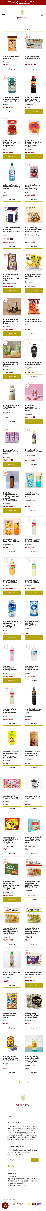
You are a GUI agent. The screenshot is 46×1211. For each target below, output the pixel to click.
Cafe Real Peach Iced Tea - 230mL (11, 540)
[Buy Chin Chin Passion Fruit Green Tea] (12, 959)
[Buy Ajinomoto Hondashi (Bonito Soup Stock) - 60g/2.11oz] (12, 127)
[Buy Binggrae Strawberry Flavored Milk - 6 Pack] (34, 392)
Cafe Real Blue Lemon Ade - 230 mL (32, 495)
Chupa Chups (8, 1063)
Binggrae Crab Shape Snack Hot (33, 320)
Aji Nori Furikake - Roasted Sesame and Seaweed (11, 99)
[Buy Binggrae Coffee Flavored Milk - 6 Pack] (12, 306)
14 (26, 1082)
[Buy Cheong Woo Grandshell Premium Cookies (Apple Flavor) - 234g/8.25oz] (12, 869)
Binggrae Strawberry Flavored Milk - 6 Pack (32, 408)
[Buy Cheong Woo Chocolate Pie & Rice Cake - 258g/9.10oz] (12, 824)
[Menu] (3, 15)
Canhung (28, 716)
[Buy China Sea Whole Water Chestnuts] (34, 959)
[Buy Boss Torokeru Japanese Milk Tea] (34, 437)
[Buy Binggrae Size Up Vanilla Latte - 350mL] (12, 392)
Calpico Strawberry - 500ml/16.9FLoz (10, 668)
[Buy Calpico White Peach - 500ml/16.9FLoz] (12, 696)
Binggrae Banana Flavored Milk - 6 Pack (33, 277)
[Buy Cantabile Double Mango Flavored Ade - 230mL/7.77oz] (12, 739)
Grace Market (30, 500)
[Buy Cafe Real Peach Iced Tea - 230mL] (12, 526)
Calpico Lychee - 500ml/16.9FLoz (32, 540)
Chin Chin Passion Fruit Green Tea (11, 973)
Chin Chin (7, 978)
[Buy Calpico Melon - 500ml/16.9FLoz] (34, 567)
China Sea (29, 978)
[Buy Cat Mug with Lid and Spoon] (34, 783)
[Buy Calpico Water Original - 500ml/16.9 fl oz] (34, 653)
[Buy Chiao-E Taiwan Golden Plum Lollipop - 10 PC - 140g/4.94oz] (34, 869)
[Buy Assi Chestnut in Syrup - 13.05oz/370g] (34, 172)
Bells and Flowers (9, 284)
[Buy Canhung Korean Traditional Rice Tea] (34, 696)
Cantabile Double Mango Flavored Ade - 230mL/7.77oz (11, 754)
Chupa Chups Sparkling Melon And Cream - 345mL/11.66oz (32, 1059)
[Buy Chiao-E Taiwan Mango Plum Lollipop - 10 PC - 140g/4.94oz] (12, 915)
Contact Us (12, 1181)
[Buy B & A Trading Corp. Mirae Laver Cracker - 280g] (34, 215)
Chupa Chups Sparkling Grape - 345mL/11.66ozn (11, 1058)
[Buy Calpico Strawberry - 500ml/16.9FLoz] (12, 653)
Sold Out (12, 69)
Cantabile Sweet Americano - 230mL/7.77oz (33, 754)
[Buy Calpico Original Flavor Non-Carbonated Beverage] (12, 608)
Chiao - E (28, 890)
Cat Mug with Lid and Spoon (33, 797)
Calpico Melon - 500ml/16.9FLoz (32, 581)
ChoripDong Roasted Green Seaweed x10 (32, 1016)
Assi (26, 192)
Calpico (28, 545)
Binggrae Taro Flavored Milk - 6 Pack (10, 452)
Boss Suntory (30, 455)
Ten (4, 192)
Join (34, 1160)
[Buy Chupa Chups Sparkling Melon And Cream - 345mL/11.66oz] (34, 1043)
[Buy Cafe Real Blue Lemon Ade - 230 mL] (34, 480)
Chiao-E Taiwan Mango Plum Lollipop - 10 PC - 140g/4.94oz (10, 931)
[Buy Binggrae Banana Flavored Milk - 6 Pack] (34, 262)
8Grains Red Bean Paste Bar (11, 57)
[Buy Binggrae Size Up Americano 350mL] (34, 349)
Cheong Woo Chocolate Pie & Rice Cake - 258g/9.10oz (10, 840)
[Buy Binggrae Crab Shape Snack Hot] (34, 306)
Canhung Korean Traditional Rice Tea (33, 711)
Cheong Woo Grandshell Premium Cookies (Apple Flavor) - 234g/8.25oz (11, 885)
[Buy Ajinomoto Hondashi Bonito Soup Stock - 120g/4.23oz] (34, 127)
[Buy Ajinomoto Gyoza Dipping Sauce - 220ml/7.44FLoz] (34, 84)
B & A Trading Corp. (32, 235)
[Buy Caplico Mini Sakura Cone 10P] (12, 783)
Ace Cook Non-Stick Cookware (32, 57)
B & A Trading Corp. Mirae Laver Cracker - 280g (33, 230)
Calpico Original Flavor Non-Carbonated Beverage (10, 624)
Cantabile (7, 761)
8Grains (6, 62)
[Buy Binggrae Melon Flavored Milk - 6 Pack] (12, 349)
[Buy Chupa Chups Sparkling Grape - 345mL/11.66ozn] (12, 1043)
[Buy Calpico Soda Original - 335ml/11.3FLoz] (34, 608)
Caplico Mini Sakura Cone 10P (10, 797)
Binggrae (28, 282)
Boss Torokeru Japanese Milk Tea (33, 451)
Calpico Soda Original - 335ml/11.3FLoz (31, 623)
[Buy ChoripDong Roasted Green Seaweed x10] (34, 1001)
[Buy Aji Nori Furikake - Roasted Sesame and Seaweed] (12, 84)
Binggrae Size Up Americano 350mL (33, 363)
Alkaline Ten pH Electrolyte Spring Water (11, 187)
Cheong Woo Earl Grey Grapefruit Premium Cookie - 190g (33, 840)
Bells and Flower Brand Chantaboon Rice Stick (11, 277)
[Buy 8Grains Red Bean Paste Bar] (12, 43)
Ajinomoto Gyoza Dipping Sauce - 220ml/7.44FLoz (33, 99)
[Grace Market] (22, 15)
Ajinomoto (29, 105)
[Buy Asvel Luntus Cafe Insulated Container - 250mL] (12, 215)
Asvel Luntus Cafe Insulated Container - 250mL (11, 230)
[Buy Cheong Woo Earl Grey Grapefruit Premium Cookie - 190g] (34, 824)
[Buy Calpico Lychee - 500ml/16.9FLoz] (34, 526)
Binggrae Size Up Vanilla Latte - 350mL (11, 407)
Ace (26, 62)
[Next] (32, 1082)
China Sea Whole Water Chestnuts (33, 973)
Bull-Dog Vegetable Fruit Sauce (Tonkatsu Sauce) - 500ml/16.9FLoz (11, 496)
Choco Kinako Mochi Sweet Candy (9, 1016)
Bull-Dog (6, 504)
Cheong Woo (8, 846)
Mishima (6, 105)
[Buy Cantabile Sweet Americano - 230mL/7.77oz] (34, 739)
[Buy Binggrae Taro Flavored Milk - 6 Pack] (12, 437)
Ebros (27, 802)
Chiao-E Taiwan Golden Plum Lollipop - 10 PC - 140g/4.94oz (32, 884)
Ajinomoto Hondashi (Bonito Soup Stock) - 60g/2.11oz (11, 143)
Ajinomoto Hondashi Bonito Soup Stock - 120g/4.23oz (33, 143)
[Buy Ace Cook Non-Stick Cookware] (34, 43)
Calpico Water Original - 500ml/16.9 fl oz (32, 668)
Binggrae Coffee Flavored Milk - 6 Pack (10, 321)
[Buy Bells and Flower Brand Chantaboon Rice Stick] (12, 262)
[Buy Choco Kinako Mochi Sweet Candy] (12, 1001)
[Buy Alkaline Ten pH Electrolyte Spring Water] (12, 172)
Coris (5, 1021)
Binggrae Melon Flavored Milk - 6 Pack (10, 364)
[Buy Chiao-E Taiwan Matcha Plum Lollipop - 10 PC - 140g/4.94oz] (34, 915)
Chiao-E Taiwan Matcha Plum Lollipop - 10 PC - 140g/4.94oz (32, 931)
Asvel (5, 235)
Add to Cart (34, 112)
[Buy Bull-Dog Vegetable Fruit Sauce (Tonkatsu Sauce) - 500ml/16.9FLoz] (12, 480)
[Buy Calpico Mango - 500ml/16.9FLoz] (12, 567)
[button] (42, 15)
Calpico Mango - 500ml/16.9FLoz (11, 581)
